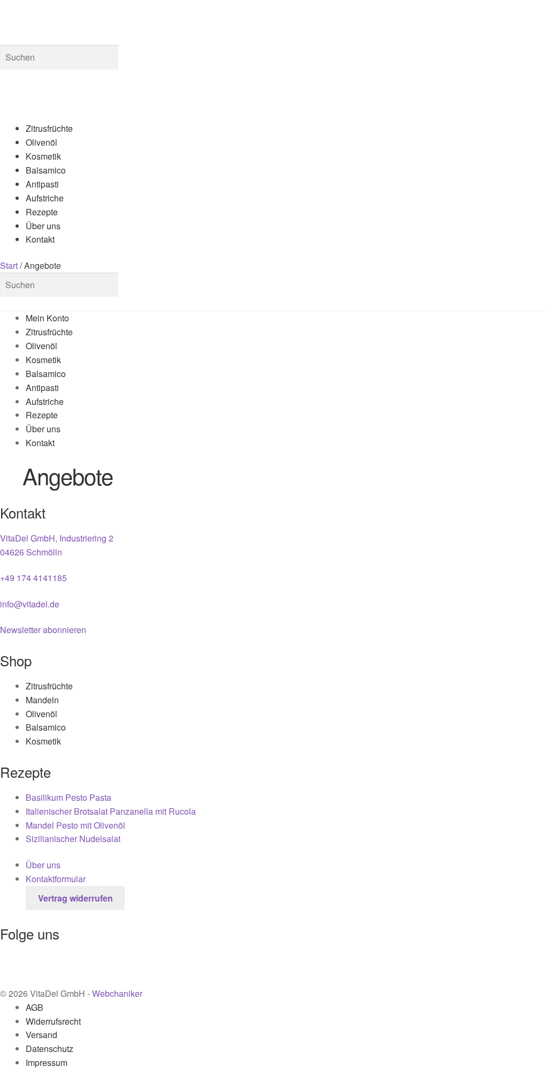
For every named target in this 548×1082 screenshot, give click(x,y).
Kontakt (40, 239)
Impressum (46, 1062)
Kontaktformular (56, 879)
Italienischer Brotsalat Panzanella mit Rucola (111, 811)
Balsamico (46, 170)
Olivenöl (41, 142)
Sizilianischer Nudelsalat (73, 838)
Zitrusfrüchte (49, 128)
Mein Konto (47, 318)
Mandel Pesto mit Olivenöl (76, 825)
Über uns (43, 226)
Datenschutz (49, 1048)
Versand (41, 1034)
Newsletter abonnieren (43, 629)
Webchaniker (117, 993)
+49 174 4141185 (33, 578)
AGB (34, 1007)
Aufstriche (45, 198)
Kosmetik (43, 156)
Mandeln (42, 700)
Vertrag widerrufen (75, 898)
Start (9, 265)
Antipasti (42, 184)
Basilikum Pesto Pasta (68, 797)
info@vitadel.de (29, 604)
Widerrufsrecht (53, 1021)
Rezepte (42, 212)
